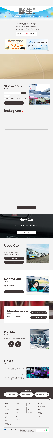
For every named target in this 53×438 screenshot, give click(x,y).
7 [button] (47, 378)
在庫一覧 (17, 416)
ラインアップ (17, 410)
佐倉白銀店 (6, 419)
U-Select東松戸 (7, 423)
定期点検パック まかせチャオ (31, 410)
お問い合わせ (40, 417)
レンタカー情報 (14, 291)
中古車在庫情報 (14, 258)
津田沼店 (6, 412)
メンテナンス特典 (40, 405)
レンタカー (28, 405)
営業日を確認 (32, 33)
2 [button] (43, 378)
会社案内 (39, 410)
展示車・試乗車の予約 (26, 232)
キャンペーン (17, 405)
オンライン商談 (18, 419)
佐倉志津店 (6, 413)
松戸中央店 (6, 410)
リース (14, 262)
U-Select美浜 (6, 421)
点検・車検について (30, 409)
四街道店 (6, 417)
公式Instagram (26, 207)
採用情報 (39, 412)
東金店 (5, 406)
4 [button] (48, 50)
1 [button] (42, 378)
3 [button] (47, 50)
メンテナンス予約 (29, 412)
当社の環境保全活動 (41, 413)
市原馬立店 (6, 416)
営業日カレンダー (21, 95)
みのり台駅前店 (7, 409)
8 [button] (48, 378)
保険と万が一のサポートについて (42, 406)
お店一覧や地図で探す (14, 103)
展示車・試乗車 (18, 409)
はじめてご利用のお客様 (8, 424)
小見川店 (6, 420)
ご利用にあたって (40, 416)
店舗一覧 (6, 405)
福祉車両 (17, 412)
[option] (15, 44)
